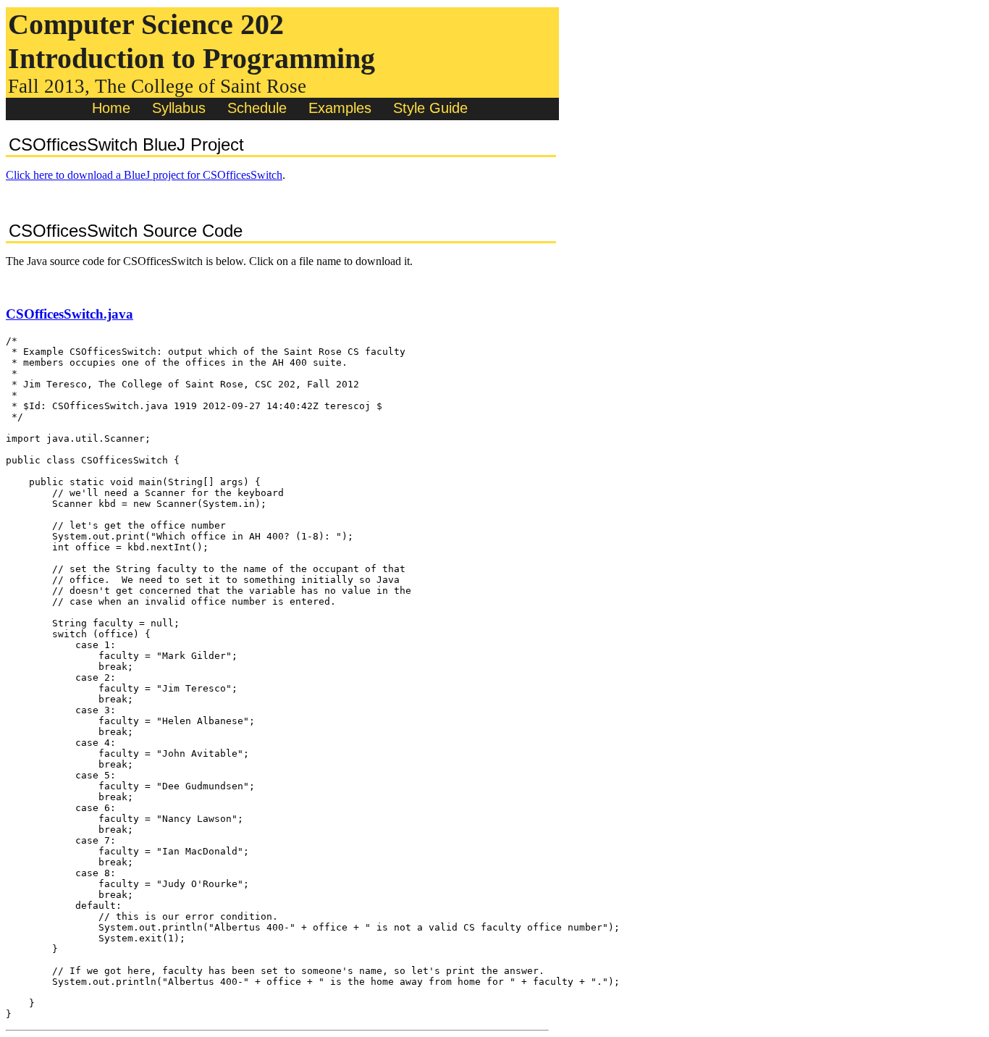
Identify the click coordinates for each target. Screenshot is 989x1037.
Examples (339, 108)
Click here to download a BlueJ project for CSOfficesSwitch (144, 175)
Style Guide (430, 108)
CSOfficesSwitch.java (69, 314)
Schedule (257, 108)
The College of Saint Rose (200, 86)
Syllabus (179, 108)
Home (111, 108)
